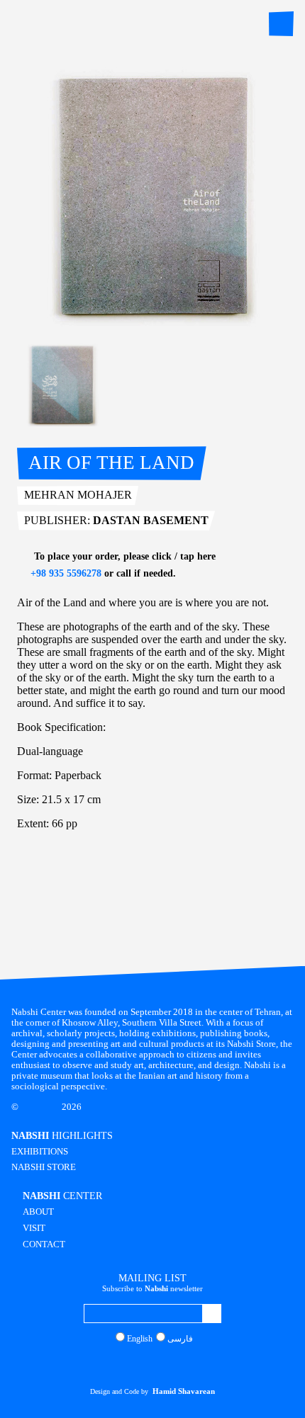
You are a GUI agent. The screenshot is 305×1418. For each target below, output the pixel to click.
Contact (44, 1244)
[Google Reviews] (155, 1364)
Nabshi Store (43, 1167)
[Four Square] (182, 1364)
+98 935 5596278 (64, 573)
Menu (281, 23)
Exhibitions (39, 1152)
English (139, 1339)
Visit (34, 1228)
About (38, 1212)
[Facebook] (140, 1364)
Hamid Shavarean (183, 1391)
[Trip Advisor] (168, 1364)
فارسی (180, 1339)
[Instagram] (127, 1364)
